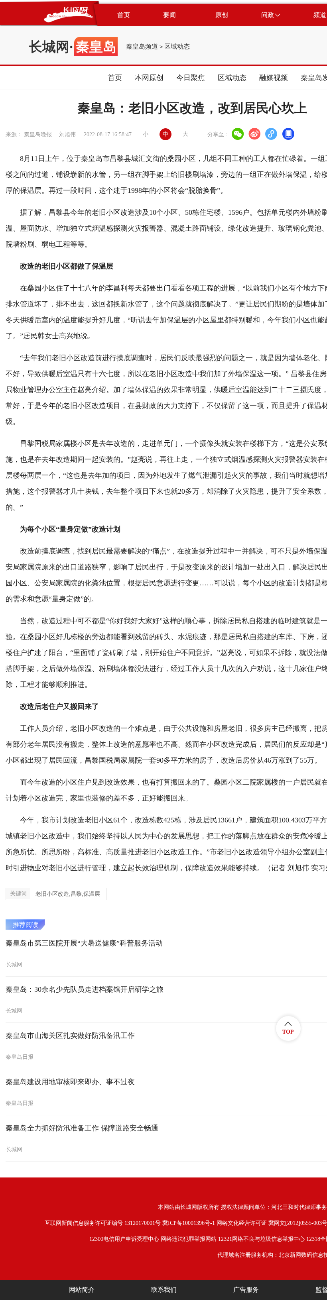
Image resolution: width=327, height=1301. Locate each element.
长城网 (49, 46)
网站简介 (82, 1289)
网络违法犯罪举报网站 (189, 1239)
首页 (115, 78)
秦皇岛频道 (142, 46)
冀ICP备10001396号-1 (188, 1223)
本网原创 (149, 78)
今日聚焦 (190, 78)
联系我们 (164, 1289)
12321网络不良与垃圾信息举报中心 (261, 1239)
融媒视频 (273, 78)
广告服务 (246, 1289)
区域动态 (177, 46)
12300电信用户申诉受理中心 (124, 1239)
